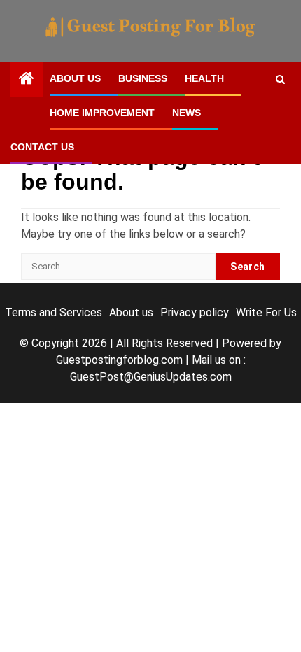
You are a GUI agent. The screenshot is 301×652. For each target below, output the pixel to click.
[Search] (280, 79)
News (186, 112)
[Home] (26, 80)
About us (75, 78)
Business (142, 78)
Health (204, 78)
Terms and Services (53, 312)
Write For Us (266, 312)
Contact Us (42, 147)
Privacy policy (194, 312)
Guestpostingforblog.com (119, 360)
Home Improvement (102, 112)
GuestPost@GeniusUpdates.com (151, 376)
